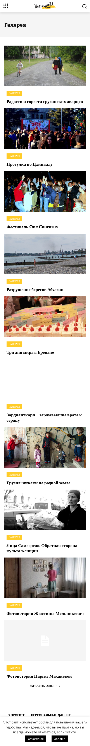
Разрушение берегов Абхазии (35, 289)
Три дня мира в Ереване (30, 352)
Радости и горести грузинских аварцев (45, 101)
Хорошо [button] (59, 739)
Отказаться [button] (35, 739)
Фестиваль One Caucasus (32, 226)
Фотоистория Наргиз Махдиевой (39, 676)
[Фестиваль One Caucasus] (45, 191)
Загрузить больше (43, 685)
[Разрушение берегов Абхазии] (45, 254)
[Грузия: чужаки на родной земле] (45, 447)
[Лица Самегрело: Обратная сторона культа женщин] (45, 510)
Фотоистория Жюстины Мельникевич (45, 613)
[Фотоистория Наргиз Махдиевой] (45, 640)
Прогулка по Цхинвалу (30, 164)
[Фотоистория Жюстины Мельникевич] (45, 578)
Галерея (14, 93)
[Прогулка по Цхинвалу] (45, 128)
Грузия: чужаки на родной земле (38, 482)
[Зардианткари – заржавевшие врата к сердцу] (45, 379)
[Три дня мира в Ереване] (45, 316)
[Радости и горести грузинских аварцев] (45, 66)
